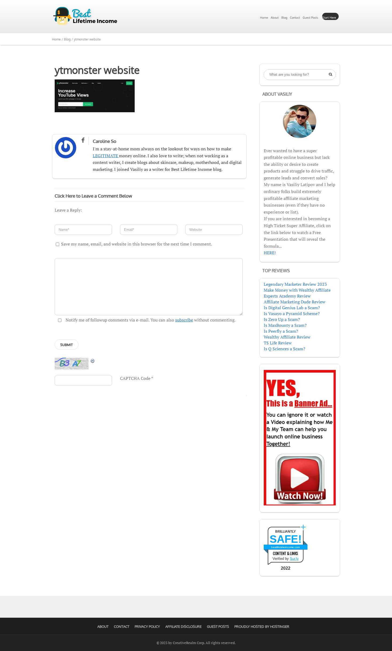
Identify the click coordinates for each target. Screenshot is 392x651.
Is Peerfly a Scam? (281, 331)
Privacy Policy (147, 626)
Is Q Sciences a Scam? (284, 349)
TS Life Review (278, 343)
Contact (295, 17)
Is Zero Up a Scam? (282, 319)
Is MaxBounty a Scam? (285, 325)
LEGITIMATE (106, 156)
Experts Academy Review (287, 296)
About (275, 17)
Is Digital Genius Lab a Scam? (292, 308)
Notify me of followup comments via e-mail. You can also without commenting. (150, 320)
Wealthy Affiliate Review (287, 337)
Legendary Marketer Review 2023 (295, 284)
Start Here (329, 17)
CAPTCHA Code (135, 378)
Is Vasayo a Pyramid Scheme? (292, 313)
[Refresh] (93, 361)
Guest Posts (310, 17)
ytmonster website (97, 69)
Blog (284, 17)
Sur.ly (294, 559)
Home (264, 17)
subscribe (184, 320)
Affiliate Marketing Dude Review (294, 302)
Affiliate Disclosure (183, 626)
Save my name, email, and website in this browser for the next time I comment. (136, 244)
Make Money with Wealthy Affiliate (297, 290)
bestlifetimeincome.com (285, 547)
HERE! (270, 253)
